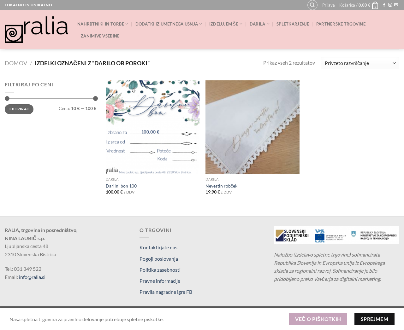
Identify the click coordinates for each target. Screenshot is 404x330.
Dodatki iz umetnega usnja (166, 23)
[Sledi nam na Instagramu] (390, 5)
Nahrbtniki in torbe (100, 23)
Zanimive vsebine (100, 35)
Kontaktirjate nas (158, 247)
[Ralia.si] (36, 29)
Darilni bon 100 (121, 185)
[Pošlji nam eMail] (396, 5)
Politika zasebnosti (160, 270)
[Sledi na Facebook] (384, 5)
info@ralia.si (32, 277)
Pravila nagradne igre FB (166, 292)
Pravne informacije (160, 281)
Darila (257, 23)
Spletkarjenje (292, 23)
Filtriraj (18, 109)
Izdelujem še (223, 23)
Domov (16, 63)
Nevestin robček (221, 185)
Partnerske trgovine (340, 23)
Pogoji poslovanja (159, 259)
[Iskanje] (312, 5)
